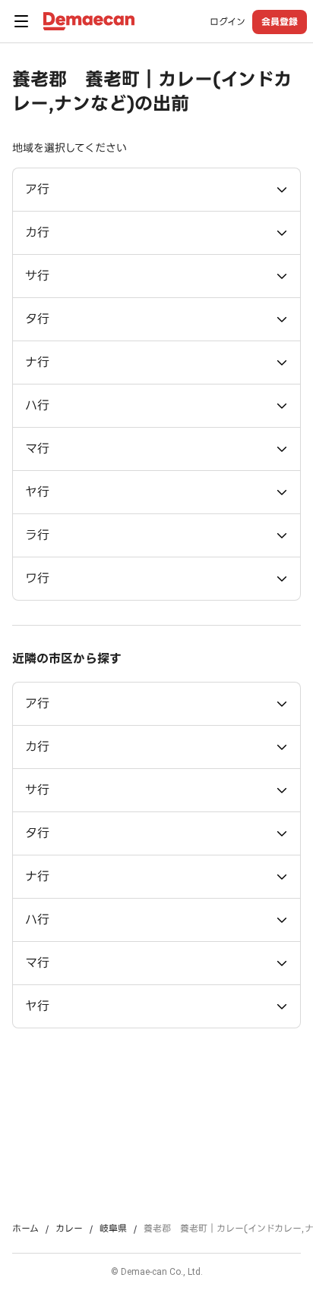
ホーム (25, 1228)
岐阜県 (113, 1228)
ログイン (227, 22)
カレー (69, 1228)
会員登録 (279, 21)
